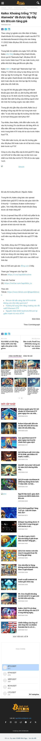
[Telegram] (9, 29)
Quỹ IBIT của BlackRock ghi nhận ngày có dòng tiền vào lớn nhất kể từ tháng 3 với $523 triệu (33, 391)
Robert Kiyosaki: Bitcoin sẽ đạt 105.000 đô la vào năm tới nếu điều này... (28, 425)
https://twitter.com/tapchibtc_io (18, 283)
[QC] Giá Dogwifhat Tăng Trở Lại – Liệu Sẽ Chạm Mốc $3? (28, 510)
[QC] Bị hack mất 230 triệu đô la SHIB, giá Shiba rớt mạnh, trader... (28, 454)
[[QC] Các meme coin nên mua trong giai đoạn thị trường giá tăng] (9, 555)
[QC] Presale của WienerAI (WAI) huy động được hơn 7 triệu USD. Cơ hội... (28, 482)
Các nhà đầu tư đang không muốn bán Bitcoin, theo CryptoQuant (20, 372)
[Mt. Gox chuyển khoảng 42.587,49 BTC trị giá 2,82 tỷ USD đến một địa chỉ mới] (34, 364)
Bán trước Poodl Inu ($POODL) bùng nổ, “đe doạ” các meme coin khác (31, 344)
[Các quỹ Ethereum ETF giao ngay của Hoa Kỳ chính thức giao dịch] (9, 442)
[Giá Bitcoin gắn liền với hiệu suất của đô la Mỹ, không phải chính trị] (20, 382)
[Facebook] (2, 29)
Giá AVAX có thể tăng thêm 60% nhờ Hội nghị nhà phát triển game (9, 344)
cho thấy (9, 54)
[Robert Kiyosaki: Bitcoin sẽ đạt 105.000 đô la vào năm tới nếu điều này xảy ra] (7, 364)
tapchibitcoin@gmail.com (23, 718)
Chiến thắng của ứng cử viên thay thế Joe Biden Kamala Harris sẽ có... (28, 625)
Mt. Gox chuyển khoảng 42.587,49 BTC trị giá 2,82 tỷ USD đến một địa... (28, 596)
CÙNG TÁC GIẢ (27, 356)
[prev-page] (19, 398)
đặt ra (8, 69)
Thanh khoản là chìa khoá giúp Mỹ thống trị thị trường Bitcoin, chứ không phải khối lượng (7, 390)
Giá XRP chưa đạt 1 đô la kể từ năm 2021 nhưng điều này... (29, 467)
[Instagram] (10, 722)
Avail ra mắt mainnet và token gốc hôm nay (27, 580)
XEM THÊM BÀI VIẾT (20, 636)
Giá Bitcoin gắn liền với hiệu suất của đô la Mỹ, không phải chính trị (20, 390)
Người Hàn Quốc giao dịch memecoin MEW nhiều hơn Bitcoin (28, 496)
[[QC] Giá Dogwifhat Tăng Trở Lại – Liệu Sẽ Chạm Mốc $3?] (9, 512)
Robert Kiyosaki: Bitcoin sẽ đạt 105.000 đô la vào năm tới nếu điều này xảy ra (6, 372)
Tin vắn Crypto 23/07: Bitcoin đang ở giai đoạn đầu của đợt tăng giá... (28, 538)
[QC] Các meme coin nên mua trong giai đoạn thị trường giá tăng (28, 553)
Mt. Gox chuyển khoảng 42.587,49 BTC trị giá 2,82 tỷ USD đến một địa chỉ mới (33, 372)
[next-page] (22, 398)
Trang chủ (3, 7)
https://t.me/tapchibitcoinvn (19, 274)
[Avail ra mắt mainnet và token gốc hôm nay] (9, 584)
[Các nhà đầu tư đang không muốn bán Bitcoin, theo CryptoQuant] (20, 364)
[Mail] (15, 722)
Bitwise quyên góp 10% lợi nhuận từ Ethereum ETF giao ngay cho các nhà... (28, 411)
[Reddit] (20, 722)
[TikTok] (30, 722)
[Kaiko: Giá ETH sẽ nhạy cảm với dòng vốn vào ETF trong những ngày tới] (9, 613)
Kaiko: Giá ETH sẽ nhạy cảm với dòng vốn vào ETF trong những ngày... (28, 610)
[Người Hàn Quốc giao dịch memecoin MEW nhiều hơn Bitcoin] (9, 498)
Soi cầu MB (32, 738)
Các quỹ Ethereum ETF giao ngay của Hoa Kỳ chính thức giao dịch (27, 440)
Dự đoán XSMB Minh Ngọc (18, 738)
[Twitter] (6, 29)
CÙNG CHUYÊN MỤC (15, 356)
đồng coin (25, 266)
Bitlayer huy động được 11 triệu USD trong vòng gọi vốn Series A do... (28, 524)
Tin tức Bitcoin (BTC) (19, 7)
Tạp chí (10, 7)
